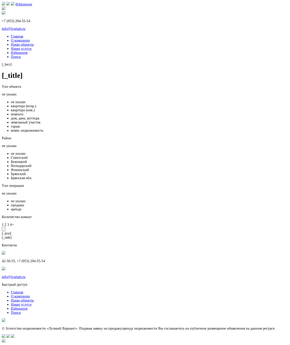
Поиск (16, 57)
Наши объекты (22, 44)
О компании (20, 40)
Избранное (23, 4)
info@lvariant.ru (13, 29)
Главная (17, 36)
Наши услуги (21, 48)
